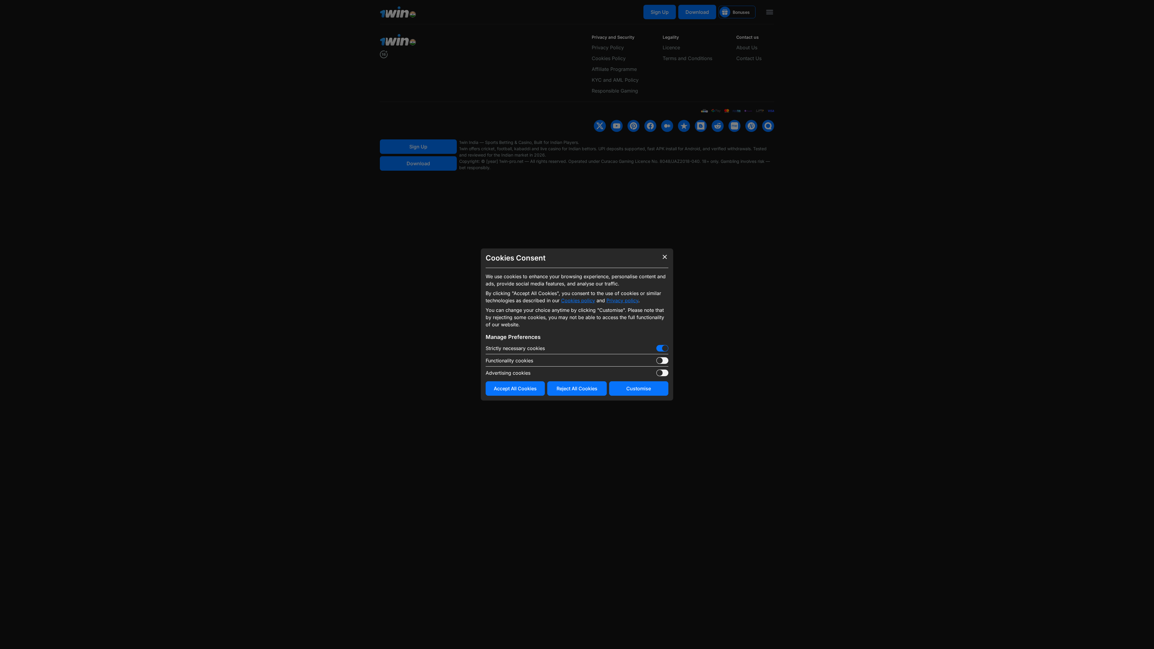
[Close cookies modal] (665, 257)
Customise (638, 388)
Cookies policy (578, 300)
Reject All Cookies (577, 388)
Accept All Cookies (515, 388)
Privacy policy (622, 300)
